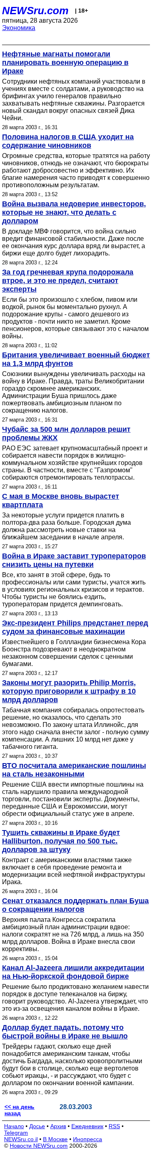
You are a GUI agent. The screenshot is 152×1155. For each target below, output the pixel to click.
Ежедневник (87, 1126)
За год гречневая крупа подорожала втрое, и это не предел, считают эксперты (67, 280)
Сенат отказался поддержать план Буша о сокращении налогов (75, 905)
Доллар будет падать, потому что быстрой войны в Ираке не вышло (65, 1031)
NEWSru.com (35, 10)
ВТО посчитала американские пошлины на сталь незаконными (74, 769)
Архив (58, 1126)
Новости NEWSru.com (39, 1145)
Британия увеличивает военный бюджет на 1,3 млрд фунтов (76, 359)
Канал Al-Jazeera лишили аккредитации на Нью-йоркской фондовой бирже (73, 972)
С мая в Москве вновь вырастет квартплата (60, 500)
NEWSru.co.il (21, 1139)
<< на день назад (19, 1109)
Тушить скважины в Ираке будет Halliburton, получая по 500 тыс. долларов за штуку (61, 841)
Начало (14, 1126)
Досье (37, 1126)
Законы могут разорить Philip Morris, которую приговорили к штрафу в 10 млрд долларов (69, 691)
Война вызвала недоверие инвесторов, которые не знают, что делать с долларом (74, 212)
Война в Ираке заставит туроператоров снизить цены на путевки (74, 560)
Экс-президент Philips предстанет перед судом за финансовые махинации (75, 627)
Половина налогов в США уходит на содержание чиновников (68, 141)
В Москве (55, 1139)
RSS (114, 1126)
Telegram (16, 1132)
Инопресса (87, 1139)
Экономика (18, 27)
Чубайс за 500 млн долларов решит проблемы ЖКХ (66, 433)
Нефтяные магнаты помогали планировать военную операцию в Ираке (65, 62)
